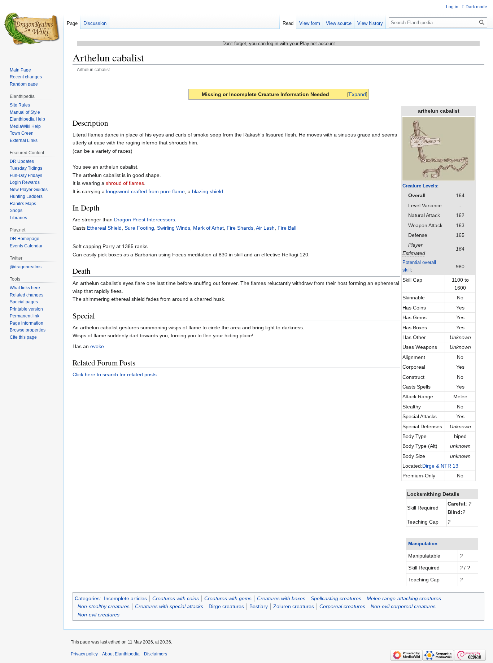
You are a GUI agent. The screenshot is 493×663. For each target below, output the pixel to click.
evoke (97, 346)
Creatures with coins (175, 598)
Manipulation (422, 543)
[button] (357, 94)
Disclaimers (155, 653)
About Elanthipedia (121, 653)
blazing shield (207, 191)
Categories (87, 598)
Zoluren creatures (293, 606)
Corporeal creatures (342, 606)
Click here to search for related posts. (115, 374)
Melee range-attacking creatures (404, 598)
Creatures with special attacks (169, 606)
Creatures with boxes (281, 598)
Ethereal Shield (104, 228)
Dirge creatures (226, 606)
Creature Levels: (420, 185)
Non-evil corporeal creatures (403, 606)
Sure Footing (139, 228)
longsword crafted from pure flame (145, 191)
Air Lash (265, 228)
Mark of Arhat (208, 228)
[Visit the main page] (32, 29)
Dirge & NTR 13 (440, 466)
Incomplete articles (125, 598)
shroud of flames (125, 183)
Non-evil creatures (98, 615)
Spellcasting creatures (336, 598)
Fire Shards (240, 228)
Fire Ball (287, 228)
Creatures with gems (228, 598)
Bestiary (258, 606)
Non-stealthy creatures (104, 606)
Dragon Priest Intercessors (144, 219)
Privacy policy (84, 653)
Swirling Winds (173, 228)
